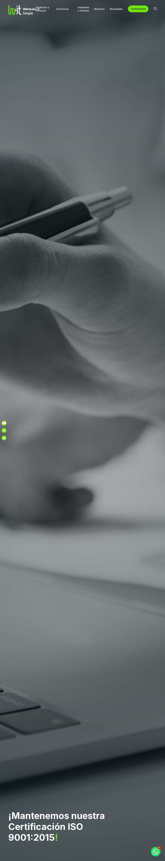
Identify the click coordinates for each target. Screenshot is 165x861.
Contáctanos (138, 8)
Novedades (116, 9)
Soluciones (62, 9)
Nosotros (99, 9)
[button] (155, 851)
